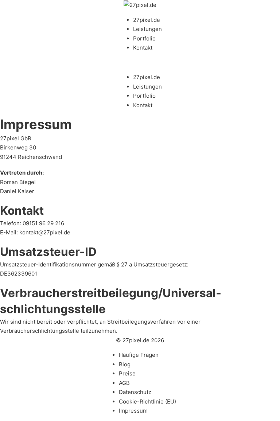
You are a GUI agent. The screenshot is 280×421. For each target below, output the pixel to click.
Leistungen (147, 29)
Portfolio (144, 38)
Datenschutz (135, 392)
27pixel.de (146, 19)
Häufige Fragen (139, 354)
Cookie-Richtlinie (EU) (147, 401)
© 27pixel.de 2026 (140, 340)
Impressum (133, 410)
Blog (125, 364)
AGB (124, 382)
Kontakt (142, 47)
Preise (127, 373)
